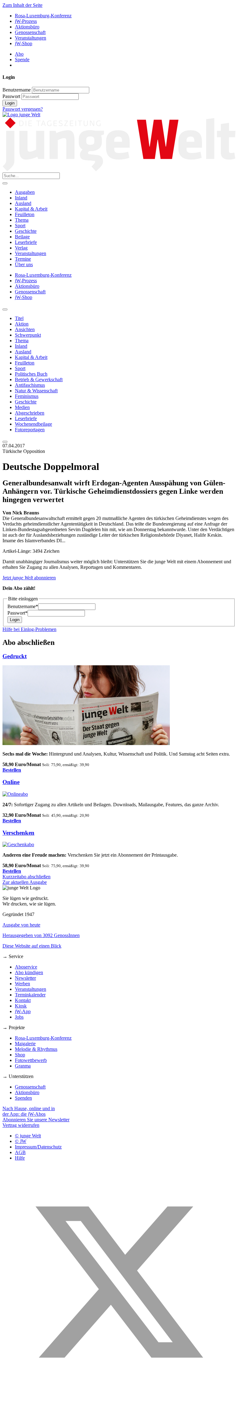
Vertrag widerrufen (20, 1125)
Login (10, 103)
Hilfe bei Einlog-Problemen (29, 629)
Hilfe (20, 1158)
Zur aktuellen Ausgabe (24, 882)
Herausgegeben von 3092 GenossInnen (41, 935)
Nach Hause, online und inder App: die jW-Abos (28, 1111)
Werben (22, 983)
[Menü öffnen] (4, 183)
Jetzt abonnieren (29, 577)
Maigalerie (25, 1043)
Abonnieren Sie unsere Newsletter (35, 1119)
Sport (20, 225)
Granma (23, 1065)
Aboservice (26, 966)
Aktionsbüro (27, 26)
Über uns (24, 264)
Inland (21, 197)
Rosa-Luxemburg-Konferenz (43, 15)
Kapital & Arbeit (31, 208)
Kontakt (23, 1000)
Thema (22, 220)
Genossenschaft (30, 32)
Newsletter (25, 978)
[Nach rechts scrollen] (4, 442)
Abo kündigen (29, 972)
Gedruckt (14, 656)
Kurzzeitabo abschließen (26, 876)
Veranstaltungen (30, 37)
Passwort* (17, 613)
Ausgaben (25, 192)
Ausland (23, 203)
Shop (20, 1054)
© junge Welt (28, 1135)
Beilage (22, 236)
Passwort (11, 96)
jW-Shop (23, 43)
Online (11, 782)
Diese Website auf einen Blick (31, 945)
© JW (20, 1141)
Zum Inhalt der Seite (22, 5)
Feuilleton (24, 214)
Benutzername (16, 89)
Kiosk (21, 1005)
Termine (23, 259)
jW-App (23, 1011)
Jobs (19, 1017)
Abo (19, 54)
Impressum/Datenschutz (38, 1146)
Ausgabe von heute (21, 924)
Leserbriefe (26, 242)
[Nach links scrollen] (4, 309)
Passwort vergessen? (22, 109)
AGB (20, 1152)
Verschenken (18, 832)
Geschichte (26, 231)
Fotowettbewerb (31, 1060)
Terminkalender (30, 994)
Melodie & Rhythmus (36, 1049)
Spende (22, 59)
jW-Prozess (26, 21)
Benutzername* (22, 606)
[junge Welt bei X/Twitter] (119, 1396)
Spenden (23, 1098)
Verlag (21, 247)
